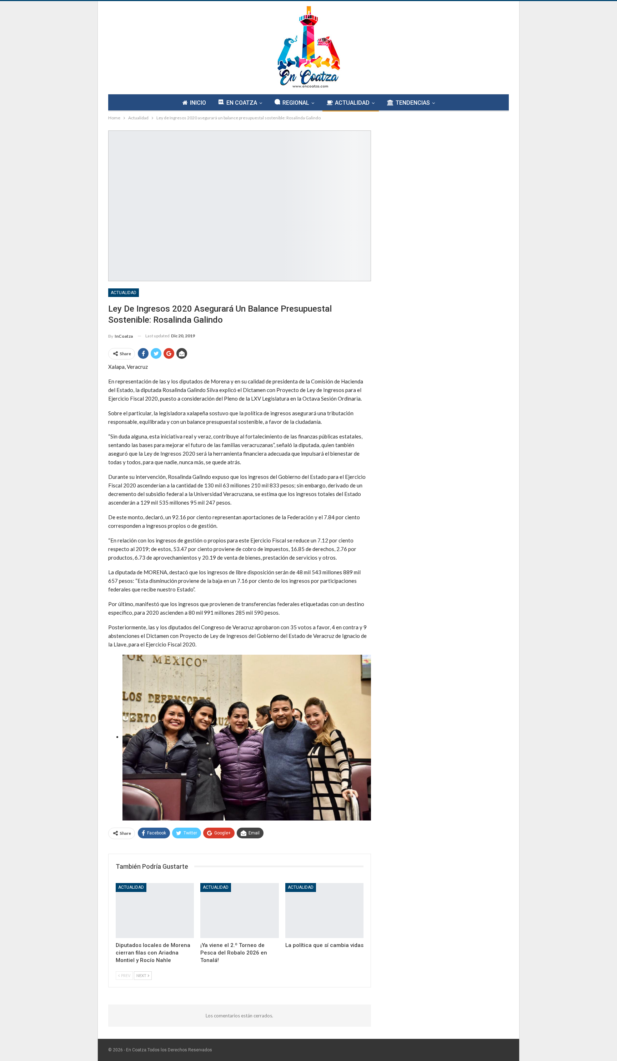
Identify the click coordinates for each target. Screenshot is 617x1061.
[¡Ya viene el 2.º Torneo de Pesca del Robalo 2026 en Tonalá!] (239, 910)
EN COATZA (241, 102)
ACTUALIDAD (352, 102)
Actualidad (123, 292)
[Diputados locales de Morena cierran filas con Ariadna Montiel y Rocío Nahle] (155, 910)
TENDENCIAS (413, 102)
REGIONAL (295, 102)
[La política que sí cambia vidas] (324, 910)
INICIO (198, 102)
